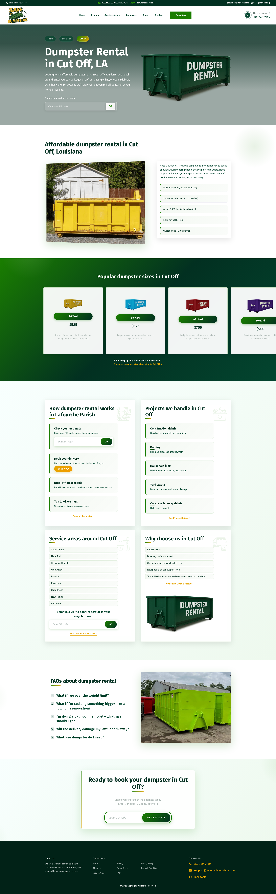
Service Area (99, 873)
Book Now (181, 15)
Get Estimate (156, 817)
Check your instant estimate (60, 98)
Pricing (120, 863)
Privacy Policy (147, 863)
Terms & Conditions (150, 868)
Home (95, 863)
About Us (97, 868)
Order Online (122, 868)
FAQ (119, 873)
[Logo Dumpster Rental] (20, 15)
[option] (73, 320)
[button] (90, 695)
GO (110, 106)
